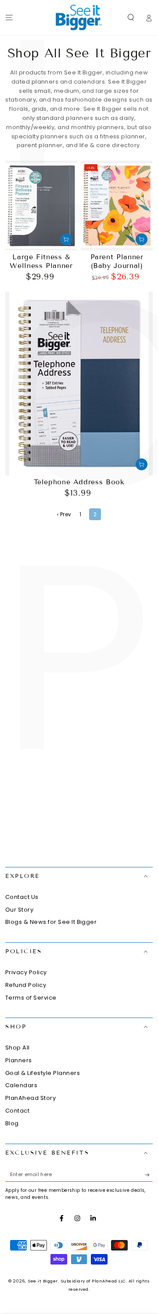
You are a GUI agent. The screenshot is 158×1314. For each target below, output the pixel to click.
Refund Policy (25, 985)
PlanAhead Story (30, 1098)
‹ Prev (64, 514)
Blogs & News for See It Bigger (51, 922)
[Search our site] (131, 17)
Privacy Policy (26, 972)
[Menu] (9, 17)
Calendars (21, 1085)
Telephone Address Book (79, 482)
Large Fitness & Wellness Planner (41, 261)
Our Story (19, 909)
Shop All (17, 1047)
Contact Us (22, 897)
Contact (17, 1110)
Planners (18, 1060)
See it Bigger (42, 1281)
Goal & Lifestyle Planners (42, 1073)
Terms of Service (31, 997)
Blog (12, 1123)
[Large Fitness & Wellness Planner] (41, 205)
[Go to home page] (79, 17)
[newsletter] (149, 1175)
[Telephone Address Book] (79, 384)
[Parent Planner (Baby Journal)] (117, 205)
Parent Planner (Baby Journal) (117, 261)
